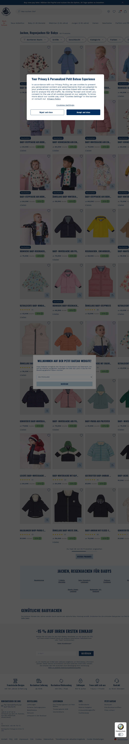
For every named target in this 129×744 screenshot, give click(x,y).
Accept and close (83, 112)
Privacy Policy (54, 99)
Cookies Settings (65, 105)
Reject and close (46, 112)
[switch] (120, 734)
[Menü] (124, 723)
